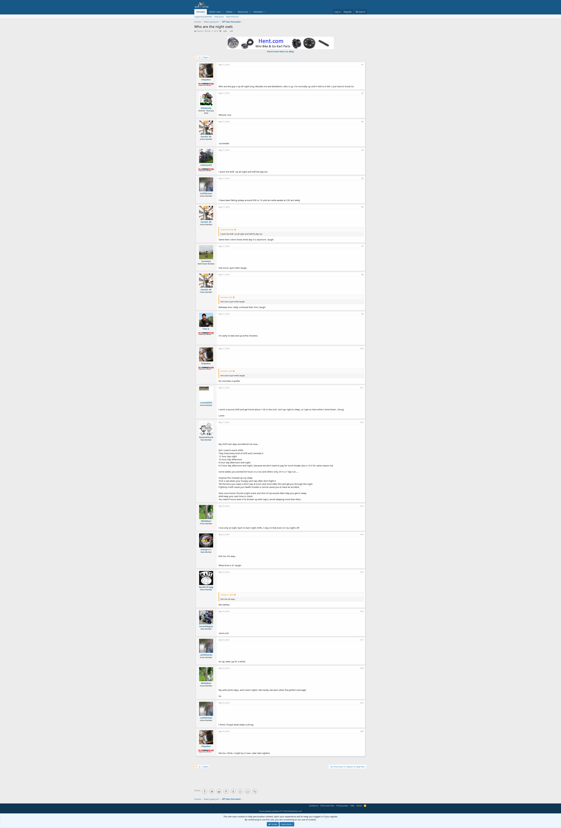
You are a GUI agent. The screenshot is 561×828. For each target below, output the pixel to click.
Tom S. (206, 328)
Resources (243, 11)
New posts (219, 16)
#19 (362, 703)
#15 (362, 572)
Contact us (313, 805)
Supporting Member (203, 16)
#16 (362, 611)
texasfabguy (206, 626)
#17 (362, 640)
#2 (362, 93)
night (225, 31)
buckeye (206, 261)
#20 (362, 731)
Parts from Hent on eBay (280, 51)
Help (352, 805)
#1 (362, 64)
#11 (362, 387)
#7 (362, 246)
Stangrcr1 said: (226, 594)
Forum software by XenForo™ (280, 811)
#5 (362, 178)
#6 (362, 207)
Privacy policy (342, 805)
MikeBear (206, 520)
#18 (362, 668)
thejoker (199, 31)
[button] (222, 11)
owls (231, 31)
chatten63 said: (227, 229)
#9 (362, 314)
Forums (200, 11)
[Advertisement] (291, 75)
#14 (362, 534)
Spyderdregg (206, 586)
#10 (362, 348)
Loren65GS (206, 402)
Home (359, 805)
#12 (362, 422)
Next (205, 57)
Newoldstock (206, 437)
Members (258, 11)
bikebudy (206, 108)
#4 (362, 150)
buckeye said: (226, 297)
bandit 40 (206, 136)
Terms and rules (327, 805)
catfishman (206, 193)
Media (229, 11)
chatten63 (206, 164)
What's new (215, 11)
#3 (362, 121)
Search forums (232, 16)
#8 (362, 274)
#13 (362, 506)
